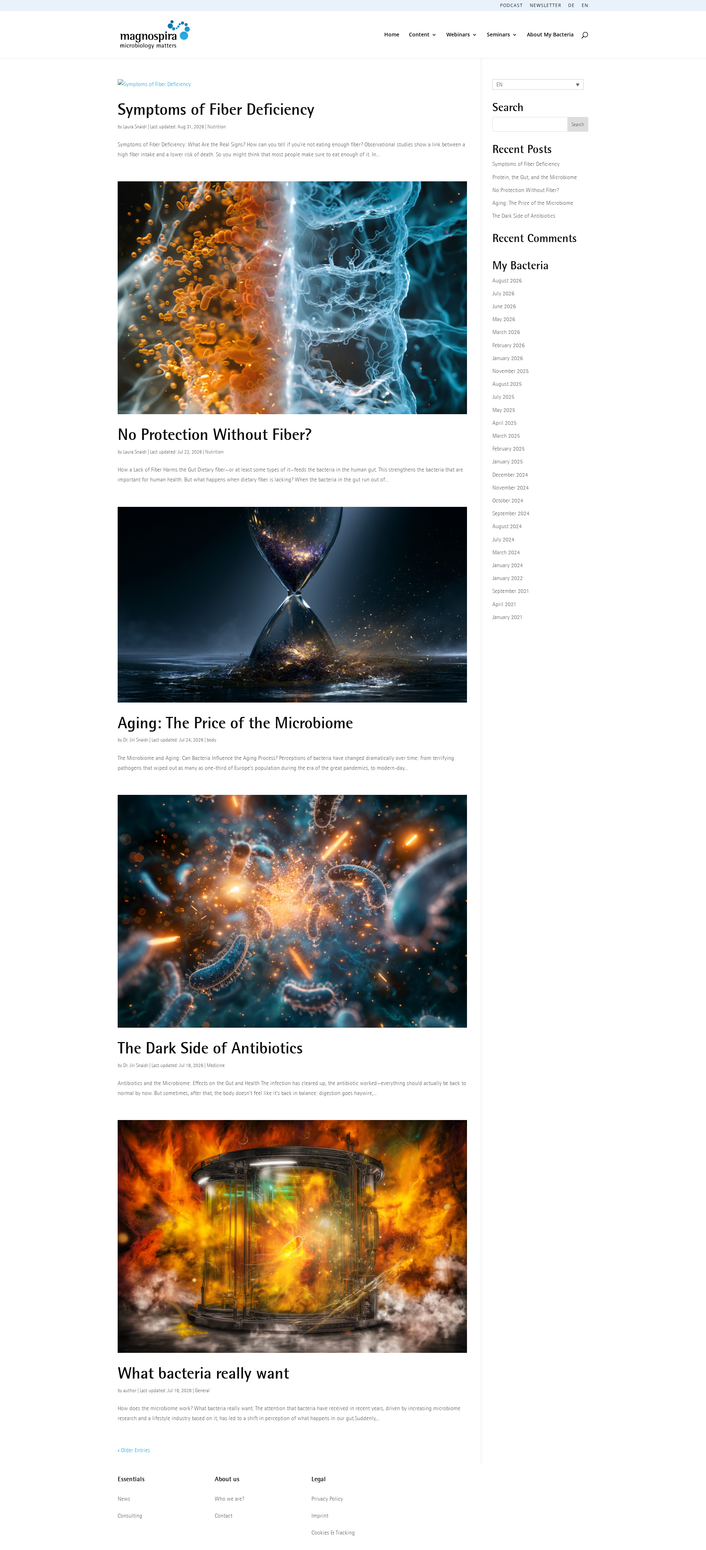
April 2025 (504, 422)
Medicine (216, 1065)
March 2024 (506, 552)
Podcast (511, 5)
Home (391, 35)
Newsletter (545, 5)
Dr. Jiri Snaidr (135, 740)
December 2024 (510, 474)
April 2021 (504, 604)
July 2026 (503, 293)
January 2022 (507, 578)
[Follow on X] (539, 1506)
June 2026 (504, 306)
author (129, 1390)
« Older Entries (134, 1450)
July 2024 (503, 539)
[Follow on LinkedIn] (554, 1506)
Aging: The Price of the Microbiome (235, 722)
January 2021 (507, 617)
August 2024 (507, 526)
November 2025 (510, 370)
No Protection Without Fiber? (215, 434)
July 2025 (503, 396)
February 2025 (508, 448)
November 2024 (510, 487)
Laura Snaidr (135, 127)
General (202, 1390)
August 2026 (507, 280)
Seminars (498, 35)
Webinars (458, 35)
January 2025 (507, 461)
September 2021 (510, 590)
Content (419, 35)
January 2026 (507, 358)
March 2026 (506, 331)
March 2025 (506, 435)
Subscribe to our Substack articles (450, 1490)
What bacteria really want (203, 1373)
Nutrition (216, 127)
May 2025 (503, 409)
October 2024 (507, 500)
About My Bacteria (550, 35)
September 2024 (511, 513)
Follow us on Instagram (547, 1484)
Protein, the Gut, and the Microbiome (534, 177)
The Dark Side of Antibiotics (210, 1047)
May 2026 (503, 319)
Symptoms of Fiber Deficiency (216, 109)
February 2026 (508, 345)
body (211, 740)
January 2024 (507, 565)
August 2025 (507, 383)
